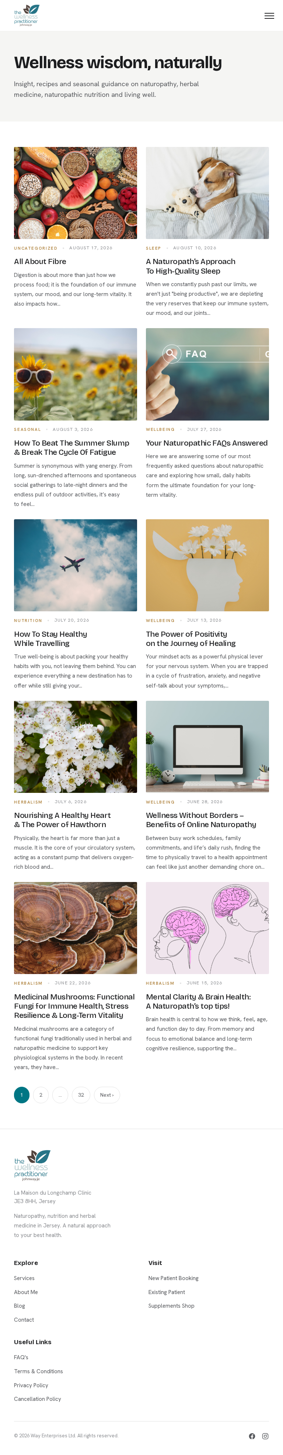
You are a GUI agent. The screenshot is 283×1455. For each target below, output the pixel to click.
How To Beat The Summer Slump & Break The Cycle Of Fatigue (71, 447)
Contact (24, 1320)
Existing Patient (141, 820)
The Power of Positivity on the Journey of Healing (191, 638)
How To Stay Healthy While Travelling (50, 638)
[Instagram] (265, 1436)
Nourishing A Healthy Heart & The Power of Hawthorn (62, 820)
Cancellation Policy (37, 1399)
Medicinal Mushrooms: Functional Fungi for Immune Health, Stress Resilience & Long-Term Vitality (74, 1006)
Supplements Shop (172, 1306)
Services (24, 1278)
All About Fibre (40, 261)
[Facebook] (252, 1436)
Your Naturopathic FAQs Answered (207, 443)
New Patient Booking (174, 1278)
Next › (107, 1095)
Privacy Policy (31, 1385)
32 (81, 1095)
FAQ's (21, 1357)
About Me (26, 1292)
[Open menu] (269, 16)
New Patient (141, 785)
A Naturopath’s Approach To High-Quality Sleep (190, 266)
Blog (19, 1306)
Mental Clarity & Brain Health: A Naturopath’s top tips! (198, 1001)
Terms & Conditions (38, 1371)
